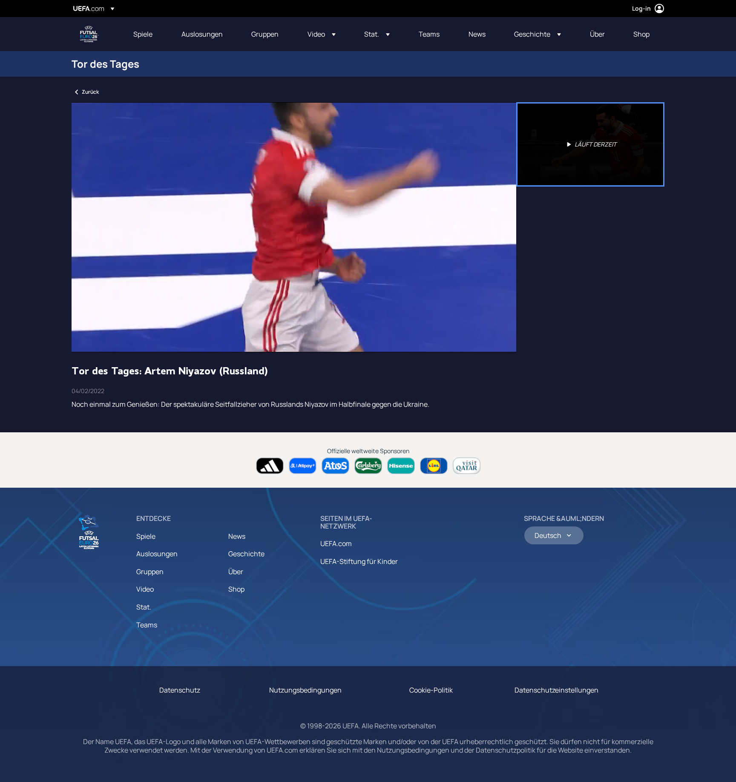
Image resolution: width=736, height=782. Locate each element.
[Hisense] (401, 465)
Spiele (145, 536)
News (236, 536)
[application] (294, 227)
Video (145, 589)
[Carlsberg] (368, 465)
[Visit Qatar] (466, 465)
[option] (590, 144)
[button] (321, 34)
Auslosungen (157, 553)
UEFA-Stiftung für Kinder (359, 561)
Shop (236, 589)
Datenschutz (179, 690)
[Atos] (335, 465)
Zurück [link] (90, 91)
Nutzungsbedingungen (305, 690)
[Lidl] (434, 465)
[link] (143, 34)
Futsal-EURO (89, 34)
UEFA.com (336, 543)
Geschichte (246, 553)
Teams (146, 625)
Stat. (143, 607)
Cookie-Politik (431, 690)
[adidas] (270, 465)
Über (235, 571)
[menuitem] (147, 34)
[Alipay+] (302, 465)
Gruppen (150, 571)
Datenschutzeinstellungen (556, 690)
